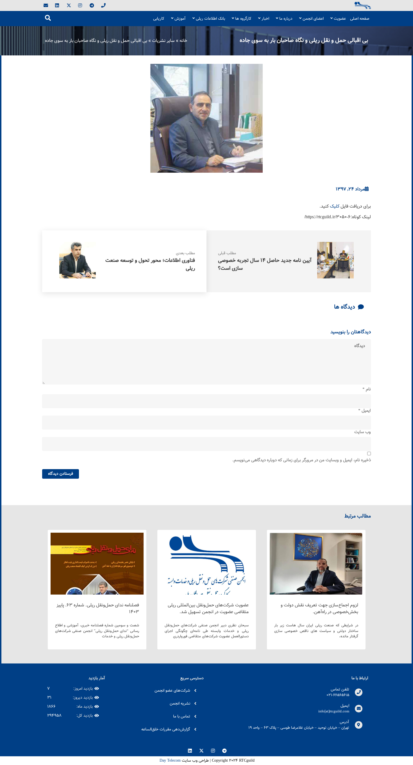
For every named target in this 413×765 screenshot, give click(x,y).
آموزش (180, 18)
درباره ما (285, 18)
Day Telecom (169, 760)
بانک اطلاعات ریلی (210, 18)
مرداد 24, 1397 (350, 189)
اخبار (265, 18)
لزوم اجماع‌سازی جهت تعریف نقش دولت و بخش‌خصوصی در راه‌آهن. (319, 608)
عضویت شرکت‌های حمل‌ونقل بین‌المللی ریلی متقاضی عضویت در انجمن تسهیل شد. (208, 608)
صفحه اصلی (359, 18)
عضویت (340, 18)
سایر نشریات (163, 40)
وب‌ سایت (362, 432)
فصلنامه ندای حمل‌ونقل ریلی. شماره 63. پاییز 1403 (97, 608)
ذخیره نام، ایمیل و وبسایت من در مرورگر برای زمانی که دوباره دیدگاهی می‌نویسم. (301, 460)
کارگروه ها (243, 18)
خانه (183, 40)
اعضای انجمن (313, 18)
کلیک (334, 206)
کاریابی (158, 18)
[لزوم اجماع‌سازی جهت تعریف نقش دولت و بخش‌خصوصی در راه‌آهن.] (316, 594)
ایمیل (364, 411)
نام (366, 389)
